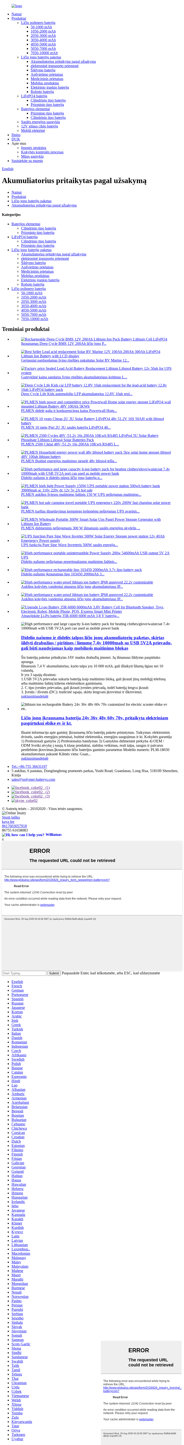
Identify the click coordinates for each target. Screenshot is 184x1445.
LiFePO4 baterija (34, 96)
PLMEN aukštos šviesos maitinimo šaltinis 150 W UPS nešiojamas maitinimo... (81, 494)
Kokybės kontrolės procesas (42, 152)
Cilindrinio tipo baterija (48, 100)
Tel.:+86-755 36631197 (29, 766)
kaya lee (8, 822)
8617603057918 (14, 826)
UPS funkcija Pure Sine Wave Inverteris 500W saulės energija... (69, 545)
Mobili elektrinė (33, 130)
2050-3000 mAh (43, 36)
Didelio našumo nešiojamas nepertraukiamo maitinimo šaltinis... (69, 562)
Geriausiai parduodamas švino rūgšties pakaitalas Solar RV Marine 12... (75, 360)
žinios (16, 135)
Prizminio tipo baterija (47, 105)
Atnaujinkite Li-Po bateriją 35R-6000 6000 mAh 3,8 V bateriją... (70, 616)
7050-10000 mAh (44, 53)
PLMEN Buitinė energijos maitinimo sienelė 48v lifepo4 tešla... (69, 461)
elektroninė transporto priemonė (55, 66)
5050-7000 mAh (43, 48)
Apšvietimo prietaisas (47, 74)
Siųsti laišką (11, 817)
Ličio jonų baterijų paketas (41, 57)
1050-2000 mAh (43, 31)
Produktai (19, 18)
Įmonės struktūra (33, 148)
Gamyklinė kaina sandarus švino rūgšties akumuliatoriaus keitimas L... (74, 377)
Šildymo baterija (43, 70)
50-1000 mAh (41, 27)
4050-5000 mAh (43, 44)
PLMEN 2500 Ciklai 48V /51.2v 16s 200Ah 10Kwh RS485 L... (70, 444)
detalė (44, 696)
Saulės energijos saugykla (40, 122)
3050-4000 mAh (43, 40)
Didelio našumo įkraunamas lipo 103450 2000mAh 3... (62, 574)
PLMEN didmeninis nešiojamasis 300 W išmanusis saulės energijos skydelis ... (80, 528)
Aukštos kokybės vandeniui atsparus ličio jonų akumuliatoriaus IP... (72, 586)
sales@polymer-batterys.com (33, 779)
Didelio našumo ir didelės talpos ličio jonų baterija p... (61, 478)
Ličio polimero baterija (38, 23)
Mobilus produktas (45, 83)
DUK (16, 139)
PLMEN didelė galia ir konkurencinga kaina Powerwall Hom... (69, 411)
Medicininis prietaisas (47, 79)
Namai (17, 14)
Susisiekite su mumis (27, 161)
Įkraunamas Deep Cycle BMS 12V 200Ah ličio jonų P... (63, 343)
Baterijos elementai (35, 109)
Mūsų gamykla (32, 156)
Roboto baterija (42, 92)
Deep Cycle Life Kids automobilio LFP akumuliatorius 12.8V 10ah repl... (76, 394)
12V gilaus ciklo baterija (39, 126)
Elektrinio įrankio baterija (50, 87)
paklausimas (30, 696)
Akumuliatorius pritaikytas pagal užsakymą (63, 61)
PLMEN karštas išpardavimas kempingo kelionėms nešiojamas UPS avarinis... (80, 511)
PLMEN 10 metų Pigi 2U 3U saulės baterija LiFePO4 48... (66, 427)
